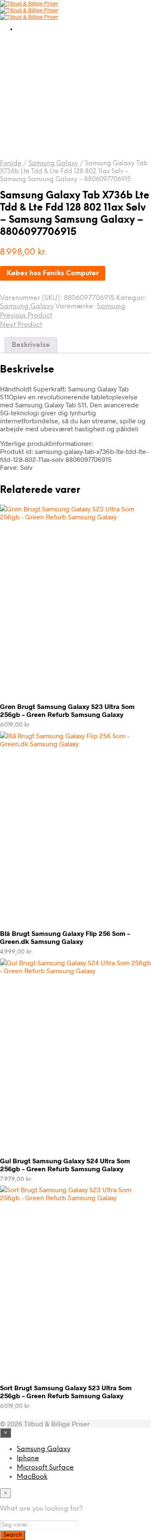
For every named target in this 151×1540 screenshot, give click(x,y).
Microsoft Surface (45, 1467)
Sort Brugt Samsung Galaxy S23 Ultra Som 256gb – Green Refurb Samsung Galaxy (66, 1391)
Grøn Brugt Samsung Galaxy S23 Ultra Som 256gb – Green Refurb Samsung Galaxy (67, 710)
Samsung (111, 306)
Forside (10, 163)
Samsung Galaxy (53, 163)
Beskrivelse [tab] (31, 345)
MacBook (32, 1476)
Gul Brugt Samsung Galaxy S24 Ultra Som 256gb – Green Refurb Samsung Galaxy (65, 1165)
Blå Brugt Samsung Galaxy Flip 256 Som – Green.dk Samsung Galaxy (65, 937)
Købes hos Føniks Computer (53, 273)
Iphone (28, 1458)
